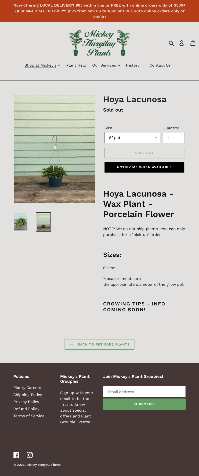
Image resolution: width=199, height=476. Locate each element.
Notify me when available (144, 167)
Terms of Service (28, 416)
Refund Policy (26, 409)
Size (108, 128)
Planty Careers (27, 387)
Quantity (171, 128)
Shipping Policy (27, 394)
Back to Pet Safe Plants (103, 344)
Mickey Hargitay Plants (43, 465)
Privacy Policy (26, 401)
